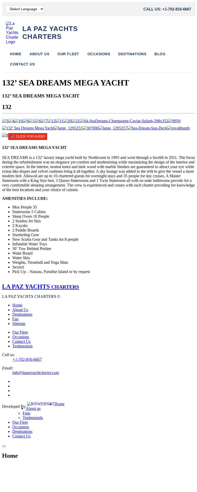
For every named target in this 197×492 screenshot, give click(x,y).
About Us (39, 54)
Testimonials (22, 346)
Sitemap (18, 323)
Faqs (26, 413)
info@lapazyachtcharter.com (35, 372)
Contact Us (22, 64)
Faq (15, 319)
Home (15, 54)
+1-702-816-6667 (27, 359)
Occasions (98, 54)
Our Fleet (68, 54)
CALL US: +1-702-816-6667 (167, 9)
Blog (159, 54)
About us (33, 408)
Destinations (132, 54)
